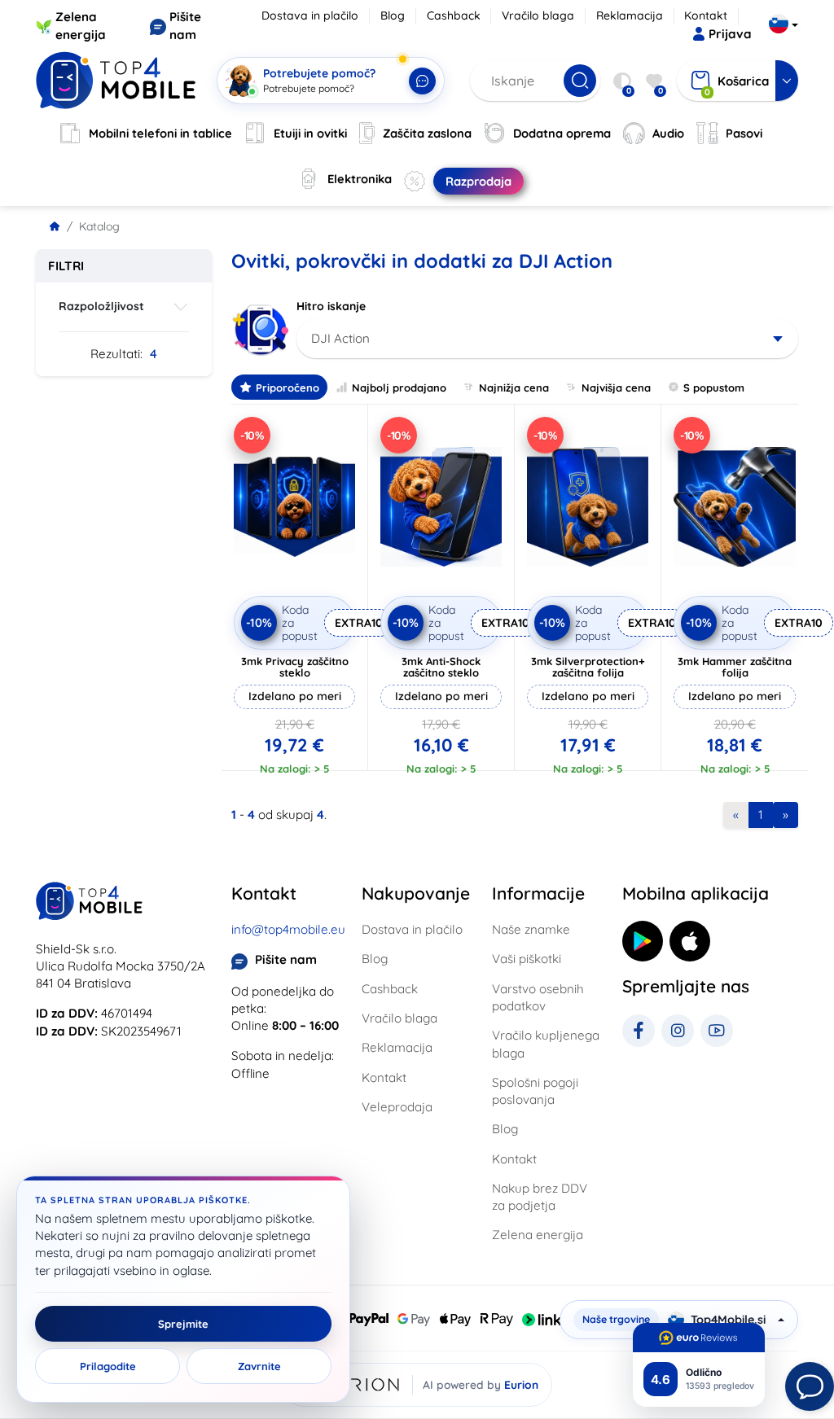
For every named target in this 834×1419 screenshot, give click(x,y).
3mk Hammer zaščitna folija (735, 667)
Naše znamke (531, 929)
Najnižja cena (514, 387)
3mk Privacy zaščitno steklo (295, 667)
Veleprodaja (397, 1107)
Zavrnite (259, 1366)
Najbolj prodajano (399, 387)
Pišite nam (286, 959)
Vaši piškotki (526, 958)
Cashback (454, 15)
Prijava (730, 34)
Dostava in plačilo (309, 15)
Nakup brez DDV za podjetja (539, 1196)
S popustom (713, 387)
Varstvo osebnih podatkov (538, 997)
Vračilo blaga (538, 15)
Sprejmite (183, 1323)
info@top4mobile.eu (288, 929)
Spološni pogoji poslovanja (535, 1091)
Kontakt (705, 15)
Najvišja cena (616, 387)
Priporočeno (287, 387)
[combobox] (547, 338)
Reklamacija (629, 15)
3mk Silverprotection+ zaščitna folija (588, 667)
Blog (392, 15)
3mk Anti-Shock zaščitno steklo (441, 667)
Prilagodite (108, 1366)
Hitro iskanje (331, 306)
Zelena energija (537, 1234)
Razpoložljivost (101, 306)
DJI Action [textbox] (340, 338)
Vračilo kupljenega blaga (545, 1043)
